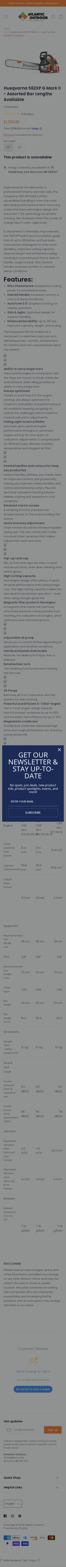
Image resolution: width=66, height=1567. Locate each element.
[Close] (59, 749)
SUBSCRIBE (33, 812)
